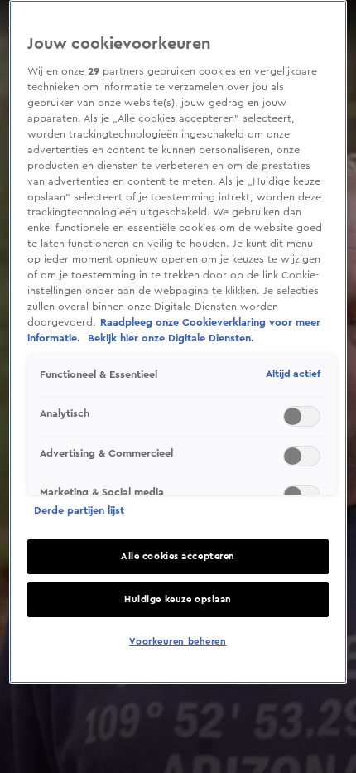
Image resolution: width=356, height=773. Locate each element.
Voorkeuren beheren (177, 641)
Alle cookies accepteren (178, 556)
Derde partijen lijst (79, 510)
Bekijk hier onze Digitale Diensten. (171, 338)
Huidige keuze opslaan (178, 599)
